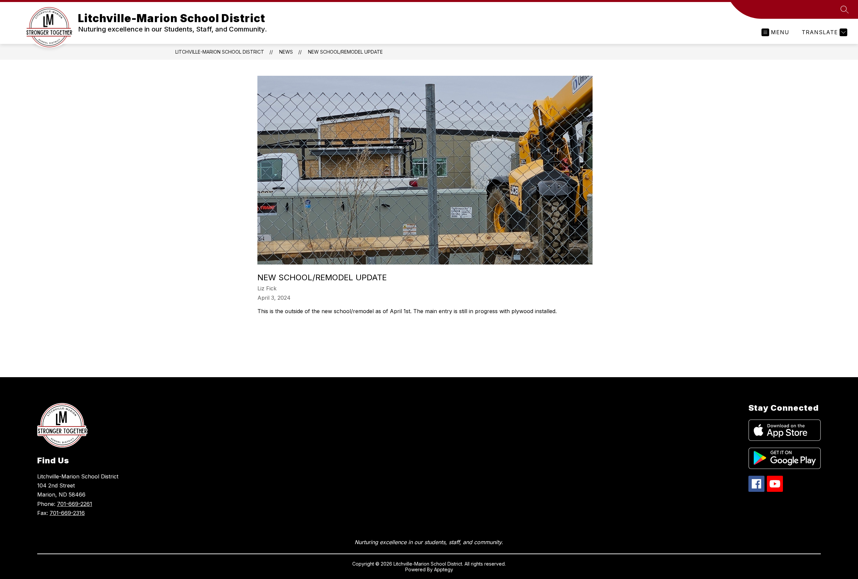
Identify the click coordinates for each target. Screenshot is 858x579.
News (286, 52)
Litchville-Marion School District (219, 52)
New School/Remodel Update (345, 52)
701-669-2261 (74, 504)
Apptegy (443, 569)
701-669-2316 (67, 513)
